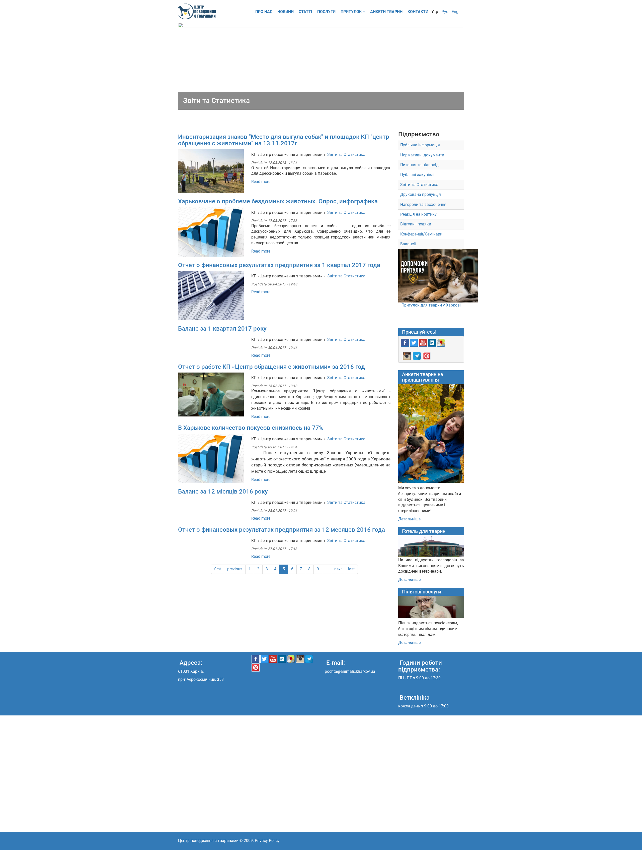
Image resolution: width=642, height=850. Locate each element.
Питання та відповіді (420, 164)
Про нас (263, 11)
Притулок (352, 11)
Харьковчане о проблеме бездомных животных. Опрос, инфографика (278, 201)
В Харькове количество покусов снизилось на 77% (251, 427)
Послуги (326, 11)
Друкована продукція (420, 194)
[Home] (198, 11)
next (338, 569)
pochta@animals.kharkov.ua (350, 671)
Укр (434, 11)
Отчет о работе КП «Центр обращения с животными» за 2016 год (271, 366)
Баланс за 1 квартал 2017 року (222, 328)
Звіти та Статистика (346, 154)
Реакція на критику (418, 214)
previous (234, 569)
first (217, 569)
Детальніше (409, 519)
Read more (260, 181)
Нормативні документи (422, 155)
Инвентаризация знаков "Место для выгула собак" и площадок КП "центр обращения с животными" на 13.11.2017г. (283, 140)
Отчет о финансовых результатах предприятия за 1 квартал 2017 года (279, 265)
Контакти (418, 11)
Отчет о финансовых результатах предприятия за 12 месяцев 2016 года (281, 529)
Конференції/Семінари (421, 234)
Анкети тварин (386, 11)
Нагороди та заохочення (423, 204)
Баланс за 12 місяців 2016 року (223, 491)
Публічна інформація (420, 145)
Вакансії (408, 243)
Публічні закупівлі (417, 174)
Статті (305, 11)
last (351, 569)
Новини (285, 11)
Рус (445, 11)
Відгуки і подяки (415, 224)
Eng (455, 11)
